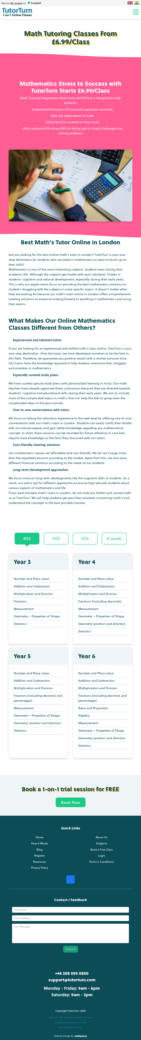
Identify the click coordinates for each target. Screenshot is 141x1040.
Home (40, 837)
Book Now (70, 802)
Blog (39, 849)
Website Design (62, 1035)
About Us (101, 837)
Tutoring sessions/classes (71, 1022)
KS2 (27, 538)
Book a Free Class (101, 849)
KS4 (85, 538)
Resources (39, 862)
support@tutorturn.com (71, 980)
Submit (70, 949)
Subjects (101, 843)
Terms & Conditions (101, 862)
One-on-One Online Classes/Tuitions (70, 1017)
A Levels (114, 538)
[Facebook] (70, 879)
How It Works (39, 843)
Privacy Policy (39, 868)
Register (39, 855)
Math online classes (70, 1027)
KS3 (56, 538)
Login (101, 855)
